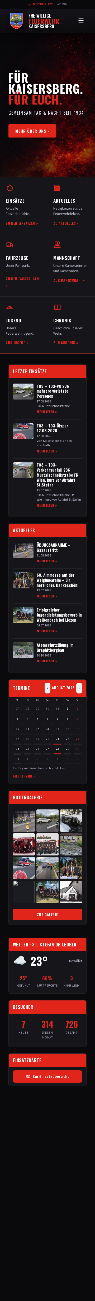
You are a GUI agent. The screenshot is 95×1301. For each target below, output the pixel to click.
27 (17, 708)
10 (17, 728)
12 (37, 728)
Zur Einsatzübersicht (50, 1076)
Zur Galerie (47, 914)
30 (47, 708)
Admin (62, 4)
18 (27, 739)
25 (27, 748)
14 (57, 728)
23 (77, 739)
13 (47, 728)
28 (27, 708)
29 (37, 708)
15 (67, 728)
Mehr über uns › (32, 131)
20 (47, 739)
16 (77, 728)
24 (17, 748)
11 (27, 728)
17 (17, 739)
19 (37, 739)
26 (37, 748)
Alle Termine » (24, 776)
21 (57, 739)
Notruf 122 (43, 4)
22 (67, 739)
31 (57, 708)
